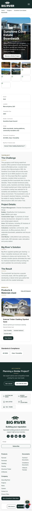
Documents (26, 454)
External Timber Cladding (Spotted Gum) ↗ (14, 146)
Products (4, 454)
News (3, 485)
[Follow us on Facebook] (8, 436)
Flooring (3, 466)
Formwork (4, 460)
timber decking (25, 185)
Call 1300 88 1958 (21, 383)
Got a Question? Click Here (11, 498)
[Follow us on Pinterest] (23, 436)
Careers (3, 488)
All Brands (4, 472)
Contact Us (4, 491)
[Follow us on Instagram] (12, 436)
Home (3, 10)
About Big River (5, 480)
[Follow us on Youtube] (16, 436)
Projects (9, 10)
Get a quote (21, 506)
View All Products (26, 291)
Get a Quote (8, 383)
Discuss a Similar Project (12, 56)
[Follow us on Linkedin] (20, 436)
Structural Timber (6, 469)
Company (4, 476)
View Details (8, 338)
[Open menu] (29, 4)
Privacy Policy (5, 494)
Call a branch (11, 506)
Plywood (3, 457)
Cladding (3, 463)
